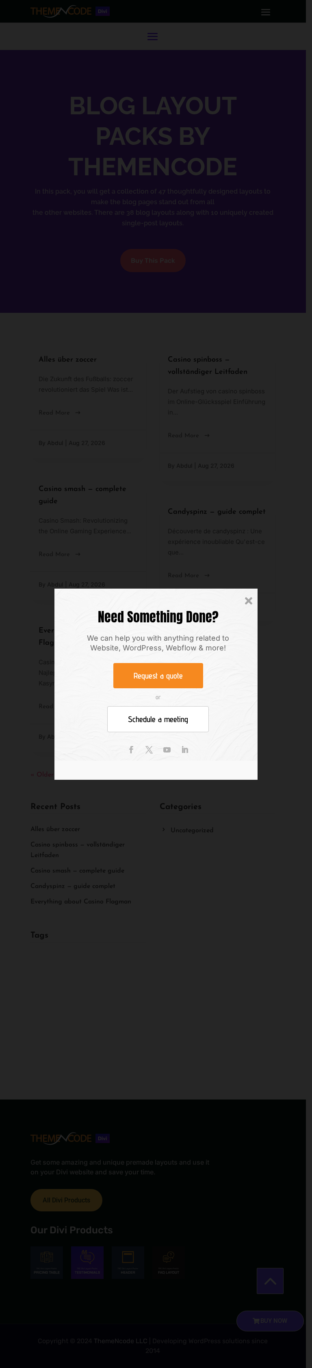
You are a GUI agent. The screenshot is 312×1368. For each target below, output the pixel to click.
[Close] (249, 601)
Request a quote (158, 676)
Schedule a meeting (158, 719)
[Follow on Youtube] (167, 749)
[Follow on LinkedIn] (185, 749)
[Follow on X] (149, 749)
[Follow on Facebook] (131, 749)
